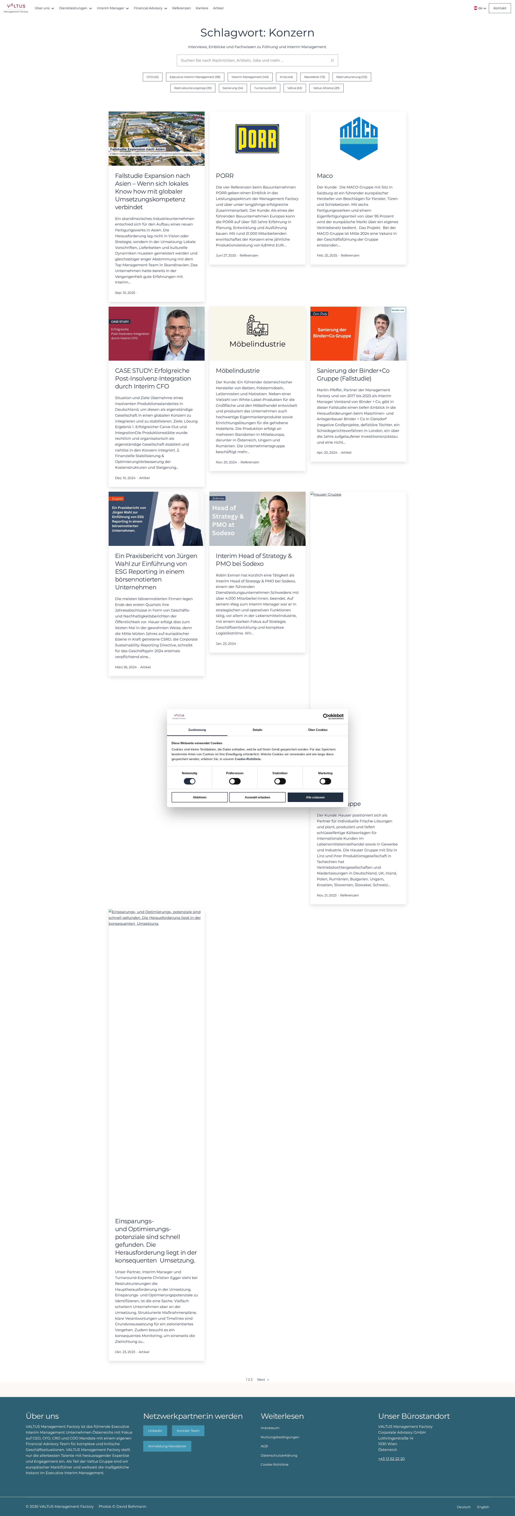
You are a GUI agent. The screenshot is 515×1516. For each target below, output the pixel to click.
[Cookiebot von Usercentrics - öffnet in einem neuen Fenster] (326, 717)
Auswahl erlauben (257, 797)
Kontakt (500, 8)
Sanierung (233, 88)
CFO (153, 77)
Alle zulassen (315, 797)
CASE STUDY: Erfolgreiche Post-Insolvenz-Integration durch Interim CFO (153, 378)
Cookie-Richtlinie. (248, 759)
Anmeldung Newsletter (167, 1446)
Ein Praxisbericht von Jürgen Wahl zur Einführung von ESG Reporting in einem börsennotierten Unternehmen (156, 571)
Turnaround (265, 88)
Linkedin (155, 1430)
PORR (225, 175)
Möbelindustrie (238, 370)
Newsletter (314, 77)
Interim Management (250, 77)
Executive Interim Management (195, 77)
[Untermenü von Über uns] (52, 8)
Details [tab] (258, 730)
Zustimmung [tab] (197, 730)
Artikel (144, 478)
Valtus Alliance (326, 88)
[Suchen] (332, 60)
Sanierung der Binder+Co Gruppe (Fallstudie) (353, 374)
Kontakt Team (188, 1430)
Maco (325, 175)
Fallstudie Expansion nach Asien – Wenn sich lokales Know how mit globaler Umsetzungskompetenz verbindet (152, 191)
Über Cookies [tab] (318, 730)
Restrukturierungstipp (193, 88)
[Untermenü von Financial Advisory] (165, 8)
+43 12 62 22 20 (391, 1459)
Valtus (294, 88)
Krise (286, 77)
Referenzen (249, 255)
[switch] (235, 781)
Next (263, 1379)
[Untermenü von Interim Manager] (127, 8)
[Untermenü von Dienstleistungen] (90, 8)
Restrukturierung (352, 77)
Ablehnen (199, 797)
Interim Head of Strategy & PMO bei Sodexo (254, 559)
